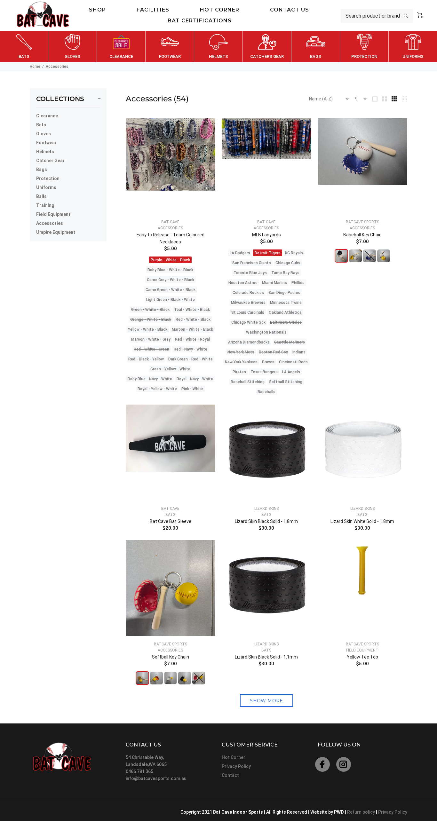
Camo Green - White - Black (170, 290)
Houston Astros (243, 282)
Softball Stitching (285, 382)
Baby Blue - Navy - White (150, 379)
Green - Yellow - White (170, 369)
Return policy (361, 812)
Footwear (46, 142)
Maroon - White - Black (192, 329)
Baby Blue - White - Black (170, 270)
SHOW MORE (266, 701)
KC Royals (294, 253)
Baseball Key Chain (362, 234)
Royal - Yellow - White (157, 389)
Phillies (298, 282)
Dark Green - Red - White (190, 359)
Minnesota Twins (286, 302)
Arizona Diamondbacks (249, 342)
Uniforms (46, 187)
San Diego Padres (284, 292)
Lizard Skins (266, 508)
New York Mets (240, 352)
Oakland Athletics (285, 312)
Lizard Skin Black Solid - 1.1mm (266, 656)
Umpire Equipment (55, 232)
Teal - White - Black (192, 309)
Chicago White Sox (248, 322)
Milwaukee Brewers (248, 302)
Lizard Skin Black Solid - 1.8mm (266, 521)
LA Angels (291, 372)
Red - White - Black (193, 319)
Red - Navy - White (190, 349)
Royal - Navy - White (195, 379)
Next (431, 46)
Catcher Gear (50, 160)
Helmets (45, 151)
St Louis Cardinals (247, 312)
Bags (41, 169)
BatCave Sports (362, 222)
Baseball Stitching (248, 382)
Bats (41, 124)
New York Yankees (241, 362)
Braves (268, 362)
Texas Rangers (264, 372)
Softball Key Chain (170, 656)
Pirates (239, 372)
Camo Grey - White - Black (170, 280)
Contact (230, 775)
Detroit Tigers (268, 253)
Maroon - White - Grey (151, 339)
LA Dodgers (240, 253)
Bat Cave (170, 222)
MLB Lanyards (266, 234)
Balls (41, 196)
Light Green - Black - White (170, 299)
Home (35, 66)
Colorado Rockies (248, 292)
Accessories (49, 223)
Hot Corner (233, 757)
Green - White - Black (150, 309)
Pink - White (192, 389)
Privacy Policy (236, 766)
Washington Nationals (266, 332)
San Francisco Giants (251, 263)
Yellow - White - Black (147, 329)
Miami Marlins (274, 282)
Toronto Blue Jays (250, 273)
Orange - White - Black (150, 319)
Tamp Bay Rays (285, 273)
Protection (48, 178)
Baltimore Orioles (286, 322)
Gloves (43, 133)
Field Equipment (53, 214)
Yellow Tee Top (362, 656)
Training (45, 205)
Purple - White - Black (170, 260)
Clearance (47, 115)
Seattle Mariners (289, 342)
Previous (6, 46)
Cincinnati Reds (293, 362)
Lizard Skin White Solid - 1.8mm (362, 521)
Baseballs (266, 392)
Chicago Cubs (287, 263)
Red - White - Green (151, 349)
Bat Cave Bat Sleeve (170, 521)
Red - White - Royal (192, 339)
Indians (299, 352)
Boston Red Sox (273, 352)
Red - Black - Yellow (146, 359)
